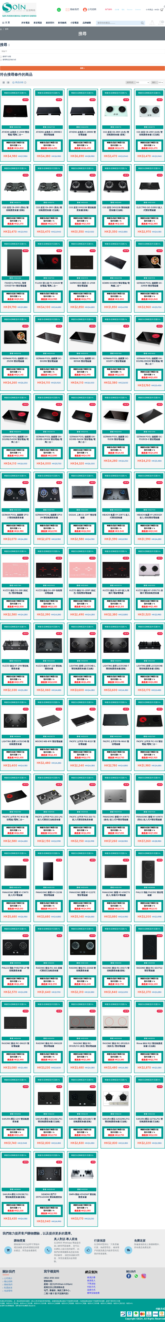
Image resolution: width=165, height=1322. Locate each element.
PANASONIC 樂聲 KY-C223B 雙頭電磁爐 (49, 894)
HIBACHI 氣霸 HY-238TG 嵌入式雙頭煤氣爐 (116, 516)
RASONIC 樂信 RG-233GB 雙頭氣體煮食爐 (82, 969)
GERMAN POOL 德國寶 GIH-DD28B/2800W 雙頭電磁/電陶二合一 (149, 361)
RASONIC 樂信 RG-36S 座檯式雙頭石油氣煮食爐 (49, 969)
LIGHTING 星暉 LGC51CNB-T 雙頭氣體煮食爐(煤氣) (116, 667)
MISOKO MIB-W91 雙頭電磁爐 (49, 741)
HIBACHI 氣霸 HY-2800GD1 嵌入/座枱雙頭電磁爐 (149, 516)
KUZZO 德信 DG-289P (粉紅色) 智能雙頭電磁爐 (82, 592)
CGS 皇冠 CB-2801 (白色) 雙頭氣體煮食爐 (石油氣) (150, 133)
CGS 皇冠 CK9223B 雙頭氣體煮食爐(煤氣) (82, 209)
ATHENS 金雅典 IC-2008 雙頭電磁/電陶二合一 (15, 133)
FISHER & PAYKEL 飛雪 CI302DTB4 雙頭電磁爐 (15, 284)
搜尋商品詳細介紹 (9, 60)
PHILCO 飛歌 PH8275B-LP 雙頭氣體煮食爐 (15, 969)
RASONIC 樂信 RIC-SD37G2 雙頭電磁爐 (149, 969)
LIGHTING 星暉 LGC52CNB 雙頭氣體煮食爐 (15, 743)
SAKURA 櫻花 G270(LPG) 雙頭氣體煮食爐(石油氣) (149, 1120)
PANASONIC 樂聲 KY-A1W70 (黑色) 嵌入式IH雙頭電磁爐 (149, 818)
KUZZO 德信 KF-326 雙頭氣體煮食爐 (49, 667)
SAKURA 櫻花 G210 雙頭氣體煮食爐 (15, 1120)
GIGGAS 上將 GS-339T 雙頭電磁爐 (82, 516)
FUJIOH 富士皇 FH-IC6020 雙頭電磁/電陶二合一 (49, 284)
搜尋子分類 (7, 57)
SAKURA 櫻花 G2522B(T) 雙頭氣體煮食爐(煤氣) (82, 1120)
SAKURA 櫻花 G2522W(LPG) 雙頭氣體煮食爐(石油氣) (116, 1120)
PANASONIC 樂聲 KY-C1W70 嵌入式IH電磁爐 (15, 894)
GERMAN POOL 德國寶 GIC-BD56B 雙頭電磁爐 (82, 360)
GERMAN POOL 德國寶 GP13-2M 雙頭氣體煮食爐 (49, 516)
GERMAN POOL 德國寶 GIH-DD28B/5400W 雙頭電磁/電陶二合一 (15, 440)
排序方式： (131, 83)
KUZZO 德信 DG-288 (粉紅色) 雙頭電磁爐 (15, 592)
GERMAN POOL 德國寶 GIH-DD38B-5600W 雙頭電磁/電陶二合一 (82, 440)
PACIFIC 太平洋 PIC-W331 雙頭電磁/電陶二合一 (15, 818)
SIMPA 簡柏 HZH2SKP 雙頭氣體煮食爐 (82, 1196)
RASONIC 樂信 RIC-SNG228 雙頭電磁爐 (49, 1045)
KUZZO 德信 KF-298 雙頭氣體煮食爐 (15, 667)
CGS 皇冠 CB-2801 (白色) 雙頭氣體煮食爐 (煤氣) (116, 133)
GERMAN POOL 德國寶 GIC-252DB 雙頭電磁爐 (15, 360)
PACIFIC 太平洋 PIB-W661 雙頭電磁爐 (116, 743)
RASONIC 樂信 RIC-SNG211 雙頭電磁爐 (15, 1045)
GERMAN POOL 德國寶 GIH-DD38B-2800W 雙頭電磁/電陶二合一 (49, 440)
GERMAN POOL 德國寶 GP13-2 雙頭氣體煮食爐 (15, 516)
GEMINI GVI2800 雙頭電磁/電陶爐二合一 (116, 284)
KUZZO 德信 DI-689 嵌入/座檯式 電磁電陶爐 (116, 592)
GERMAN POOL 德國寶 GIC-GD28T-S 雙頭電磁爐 (116, 360)
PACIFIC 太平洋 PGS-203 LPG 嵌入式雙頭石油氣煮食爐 (49, 818)
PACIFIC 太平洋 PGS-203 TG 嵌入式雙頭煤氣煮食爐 (82, 818)
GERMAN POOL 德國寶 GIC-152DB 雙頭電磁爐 (116, 438)
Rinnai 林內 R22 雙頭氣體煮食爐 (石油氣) (149, 1045)
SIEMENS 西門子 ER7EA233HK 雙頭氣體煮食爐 (49, 1197)
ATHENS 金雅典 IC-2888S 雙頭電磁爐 (82, 133)
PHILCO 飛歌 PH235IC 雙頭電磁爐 (149, 894)
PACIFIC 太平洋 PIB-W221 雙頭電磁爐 (82, 743)
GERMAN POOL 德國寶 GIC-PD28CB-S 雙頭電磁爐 (149, 438)
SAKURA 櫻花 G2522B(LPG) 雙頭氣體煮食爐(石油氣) (49, 1120)
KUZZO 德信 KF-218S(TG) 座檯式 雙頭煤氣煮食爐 (149, 592)
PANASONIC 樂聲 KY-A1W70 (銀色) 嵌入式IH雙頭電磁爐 (116, 818)
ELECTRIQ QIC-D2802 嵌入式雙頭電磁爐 (149, 209)
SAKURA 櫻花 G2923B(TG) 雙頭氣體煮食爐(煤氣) (15, 1196)
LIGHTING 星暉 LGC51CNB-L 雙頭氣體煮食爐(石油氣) (82, 667)
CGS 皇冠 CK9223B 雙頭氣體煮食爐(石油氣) (115, 209)
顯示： (154, 83)
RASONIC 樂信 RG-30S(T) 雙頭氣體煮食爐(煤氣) (116, 969)
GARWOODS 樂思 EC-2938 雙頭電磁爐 (82, 284)
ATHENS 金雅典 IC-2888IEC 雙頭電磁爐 (49, 133)
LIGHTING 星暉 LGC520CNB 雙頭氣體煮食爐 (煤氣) (150, 667)
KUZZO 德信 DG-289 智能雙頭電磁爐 (49, 592)
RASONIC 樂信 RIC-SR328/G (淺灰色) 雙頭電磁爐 (116, 1045)
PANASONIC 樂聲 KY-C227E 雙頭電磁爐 (82, 894)
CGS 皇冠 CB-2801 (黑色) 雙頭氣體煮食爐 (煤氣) (15, 209)
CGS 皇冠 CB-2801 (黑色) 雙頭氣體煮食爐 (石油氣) (49, 209)
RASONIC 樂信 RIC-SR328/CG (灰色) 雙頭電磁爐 (82, 1045)
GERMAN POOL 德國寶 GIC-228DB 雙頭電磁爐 (149, 284)
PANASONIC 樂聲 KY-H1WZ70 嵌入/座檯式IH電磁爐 (116, 894)
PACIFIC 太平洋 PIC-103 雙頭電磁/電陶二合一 (150, 743)
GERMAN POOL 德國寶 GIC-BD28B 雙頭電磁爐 (49, 360)
